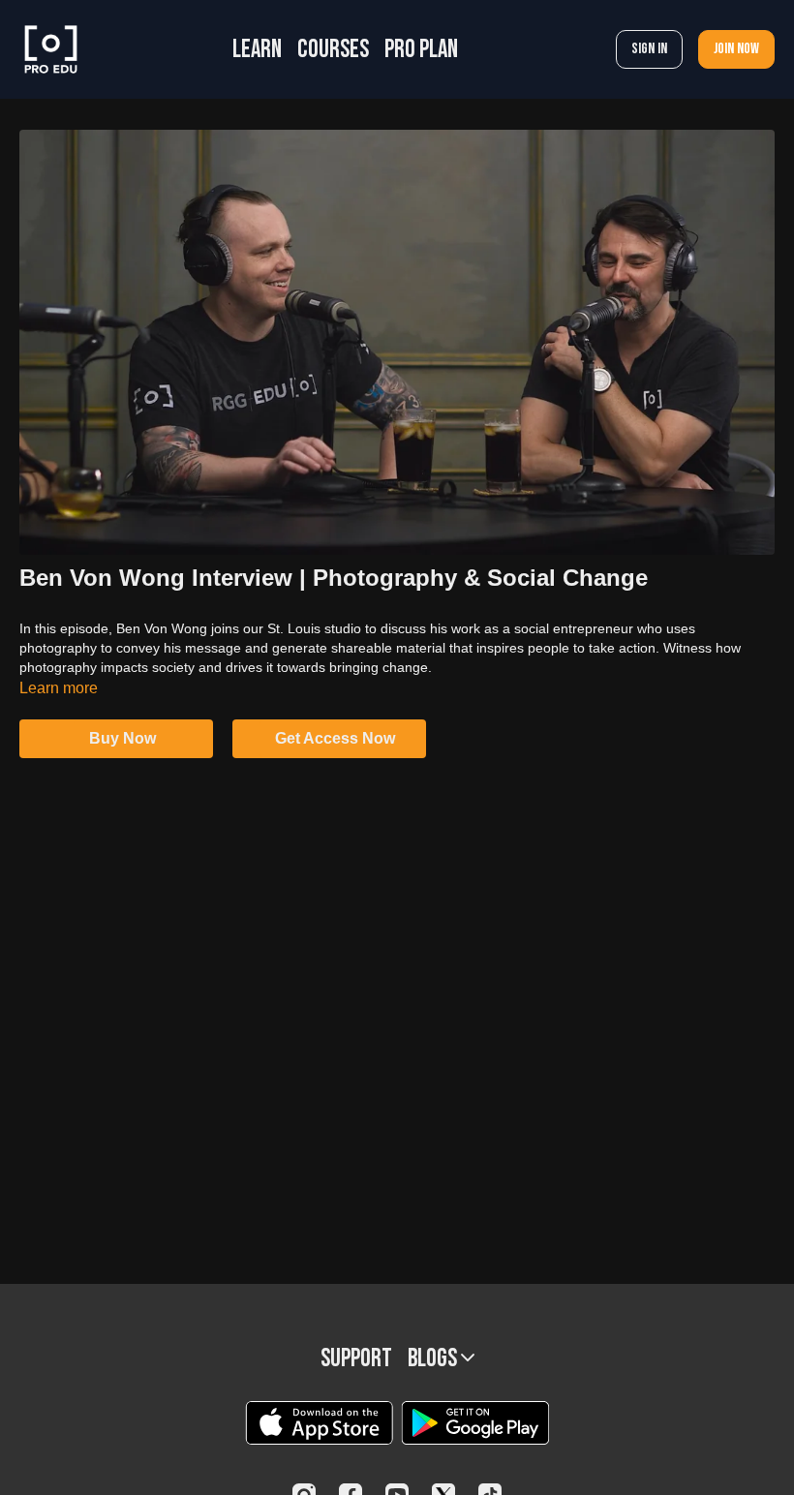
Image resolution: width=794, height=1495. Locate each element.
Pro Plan (421, 50)
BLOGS (434, 1359)
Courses (333, 50)
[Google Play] (475, 1423)
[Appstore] (319, 1423)
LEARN (257, 50)
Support (356, 1359)
